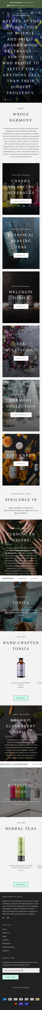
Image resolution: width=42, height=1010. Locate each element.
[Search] (36, 13)
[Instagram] (8, 917)
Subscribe (10, 977)
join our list (31, 5)
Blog (4, 936)
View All (21, 255)
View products (21, 201)
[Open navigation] (3, 13)
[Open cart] (39, 13)
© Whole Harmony (21, 987)
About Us (6, 933)
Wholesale (6, 943)
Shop (4, 929)
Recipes (5, 940)
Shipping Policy (8, 947)
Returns (5, 951)
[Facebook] (3, 917)
